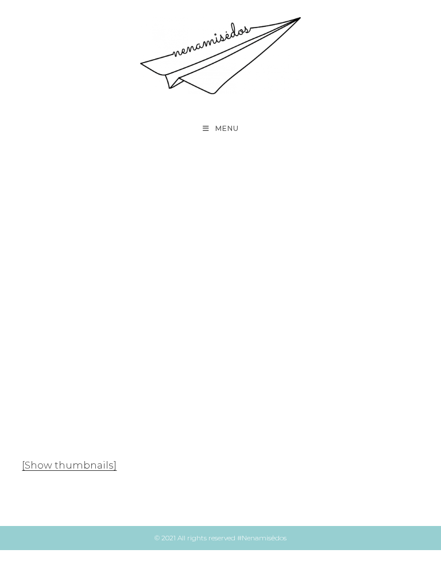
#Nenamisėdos (262, 537)
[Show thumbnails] (69, 465)
